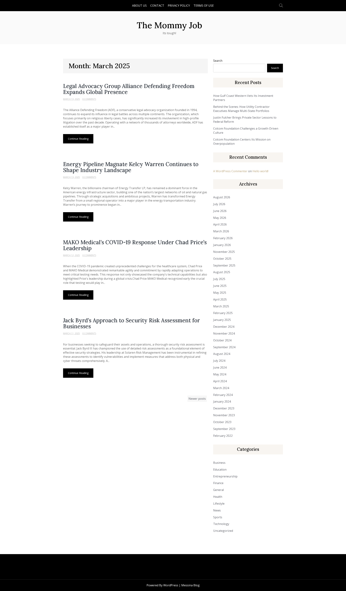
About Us (139, 6)
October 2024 (222, 340)
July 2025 (219, 279)
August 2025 (221, 272)
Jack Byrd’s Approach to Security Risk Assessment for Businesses (131, 323)
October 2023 (222, 422)
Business (219, 463)
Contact (157, 6)
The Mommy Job (169, 25)
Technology (221, 524)
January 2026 (222, 245)
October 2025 (222, 259)
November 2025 (224, 252)
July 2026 (219, 204)
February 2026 (223, 238)
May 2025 (219, 293)
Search (217, 61)
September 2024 (224, 347)
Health (217, 497)
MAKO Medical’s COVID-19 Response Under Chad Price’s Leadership (135, 245)
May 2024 (219, 374)
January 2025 (222, 320)
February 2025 (223, 313)
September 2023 (224, 429)
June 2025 (220, 286)
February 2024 (223, 395)
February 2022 (223, 436)
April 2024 (220, 381)
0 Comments (89, 99)
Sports (217, 517)
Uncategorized (223, 531)
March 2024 (221, 388)
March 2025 (221, 306)
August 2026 (221, 197)
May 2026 (219, 218)
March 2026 (221, 231)
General (218, 490)
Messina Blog (190, 585)
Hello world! (260, 171)
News (217, 510)
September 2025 (224, 265)
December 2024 (223, 327)
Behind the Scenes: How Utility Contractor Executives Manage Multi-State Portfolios (241, 109)
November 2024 (224, 333)
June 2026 (220, 211)
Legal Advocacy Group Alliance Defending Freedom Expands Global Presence (128, 89)
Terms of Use (204, 6)
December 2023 (223, 408)
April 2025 (220, 299)
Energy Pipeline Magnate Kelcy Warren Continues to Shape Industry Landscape (130, 167)
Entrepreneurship (225, 476)
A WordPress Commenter (230, 171)
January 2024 (222, 401)
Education (220, 470)
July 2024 (219, 361)
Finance (218, 483)
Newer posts (197, 399)
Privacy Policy (179, 6)
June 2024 (220, 367)
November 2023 (224, 415)
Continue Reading (78, 138)
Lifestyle (219, 504)
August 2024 (221, 354)
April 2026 (220, 224)
